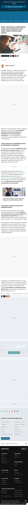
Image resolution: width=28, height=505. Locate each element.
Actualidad (8, 293)
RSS (12, 411)
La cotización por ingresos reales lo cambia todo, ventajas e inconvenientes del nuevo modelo (13, 199)
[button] (10, 65)
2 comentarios (6, 55)
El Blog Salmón (17, 480)
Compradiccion (4, 484)
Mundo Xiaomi (4, 462)
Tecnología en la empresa (6, 434)
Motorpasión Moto (18, 474)
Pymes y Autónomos (18, 482)
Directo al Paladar (4, 472)
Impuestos (25, 20)
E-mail (18, 56)
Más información (15, 503)
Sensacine (16, 463)
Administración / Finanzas (19, 421)
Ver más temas (5, 438)
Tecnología (16, 426)
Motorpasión (17, 472)
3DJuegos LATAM (18, 490)
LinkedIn (17, 411)
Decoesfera (3, 482)
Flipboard (15, 56)
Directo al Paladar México (6, 496)
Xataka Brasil (4, 492)
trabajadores (17, 434)
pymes (2, 429)
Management (4, 426)
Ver (14, 352)
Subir (23, 448)
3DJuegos (16, 455)
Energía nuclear (18, 20)
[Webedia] (5, 449)
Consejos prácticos (5, 421)
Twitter (13, 56)
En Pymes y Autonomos (7, 197)
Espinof (15, 465)
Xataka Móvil (4, 457)
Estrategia (3, 424)
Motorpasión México (18, 496)
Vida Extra (16, 457)
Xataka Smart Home (5, 461)
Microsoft (11, 20)
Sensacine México (18, 492)
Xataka (2, 455)
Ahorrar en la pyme (18, 431)
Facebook (11, 56)
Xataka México (4, 490)
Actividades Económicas (18, 293)
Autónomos (5, 20)
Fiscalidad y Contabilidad (19, 424)
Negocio (3, 431)
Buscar (26, 443)
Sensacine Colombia (18, 494)
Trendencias (3, 480)
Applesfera (3, 459)
